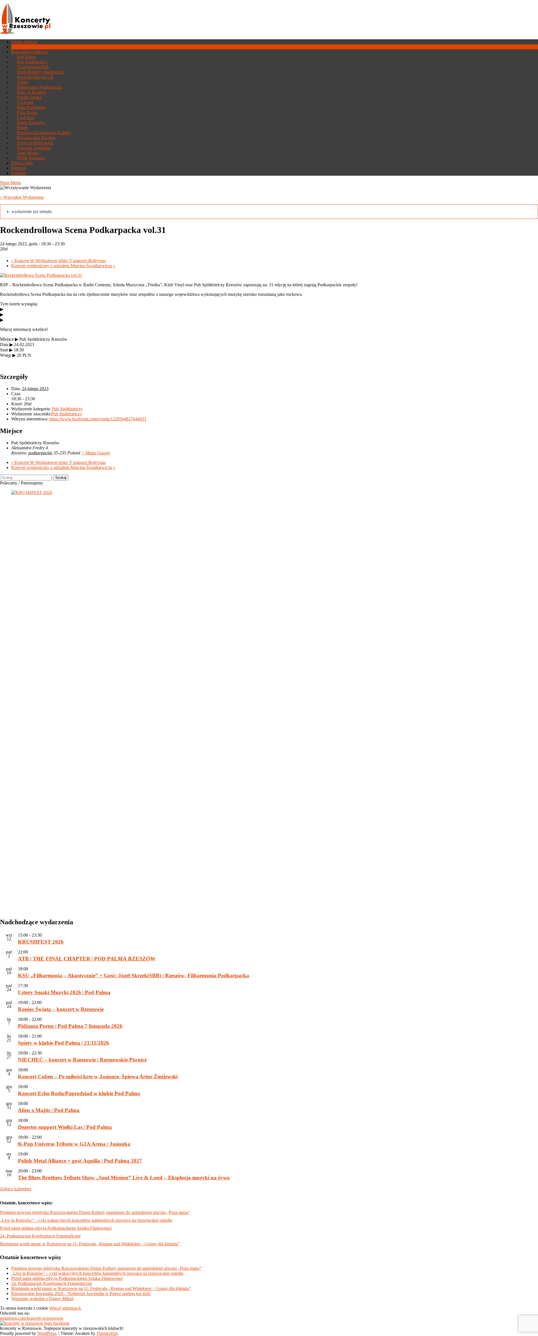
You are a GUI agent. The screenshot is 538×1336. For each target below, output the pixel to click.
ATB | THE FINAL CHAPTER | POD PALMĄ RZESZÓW (87, 959)
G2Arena (25, 102)
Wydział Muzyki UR (35, 77)
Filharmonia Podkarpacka (39, 87)
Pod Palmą (26, 56)
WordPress (46, 1333)
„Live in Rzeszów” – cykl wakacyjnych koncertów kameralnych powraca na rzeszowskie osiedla (86, 1220)
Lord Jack (25, 117)
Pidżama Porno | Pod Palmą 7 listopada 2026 (70, 1026)
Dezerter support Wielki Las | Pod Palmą (65, 1127)
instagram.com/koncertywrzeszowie (31, 1318)
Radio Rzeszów (31, 122)
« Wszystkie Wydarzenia (22, 197)
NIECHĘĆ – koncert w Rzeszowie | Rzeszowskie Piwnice (82, 1060)
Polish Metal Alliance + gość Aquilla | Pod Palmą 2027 (80, 1161)
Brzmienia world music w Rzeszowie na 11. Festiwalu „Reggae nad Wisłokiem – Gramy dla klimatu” (90, 1243)
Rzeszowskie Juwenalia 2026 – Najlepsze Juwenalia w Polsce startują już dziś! (81, 1293)
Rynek (22, 127)
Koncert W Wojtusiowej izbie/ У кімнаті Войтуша (58, 260)
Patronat (18, 168)
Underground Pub (33, 67)
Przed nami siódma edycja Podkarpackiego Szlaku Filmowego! (56, 1228)
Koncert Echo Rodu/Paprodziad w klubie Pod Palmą (79, 1093)
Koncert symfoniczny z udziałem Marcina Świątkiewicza (63, 265)
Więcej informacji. (65, 1308)
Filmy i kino (22, 163)
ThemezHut (106, 1333)
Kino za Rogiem (31, 92)
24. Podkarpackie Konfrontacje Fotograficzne (40, 1236)
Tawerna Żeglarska (34, 147)
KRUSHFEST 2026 (41, 942)
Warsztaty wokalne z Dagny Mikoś (42, 1298)
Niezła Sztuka (29, 97)
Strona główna (24, 41)
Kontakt (18, 173)
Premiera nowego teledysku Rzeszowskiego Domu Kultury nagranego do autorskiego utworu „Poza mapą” (95, 1212)
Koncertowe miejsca (29, 51)
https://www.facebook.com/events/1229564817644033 (97, 419)
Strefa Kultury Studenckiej (40, 72)
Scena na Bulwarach (35, 142)
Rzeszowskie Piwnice (36, 137)
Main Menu (10, 182)
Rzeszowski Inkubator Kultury (44, 132)
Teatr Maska (28, 152)
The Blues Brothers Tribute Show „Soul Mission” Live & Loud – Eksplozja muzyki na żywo (124, 1178)
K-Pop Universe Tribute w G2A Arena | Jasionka (74, 1144)
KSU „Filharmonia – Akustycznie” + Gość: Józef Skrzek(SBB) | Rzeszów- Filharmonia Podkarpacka (133, 975)
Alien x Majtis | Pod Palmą (49, 1110)
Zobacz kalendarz (15, 1188)
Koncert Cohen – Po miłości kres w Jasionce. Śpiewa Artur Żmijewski (98, 1076)
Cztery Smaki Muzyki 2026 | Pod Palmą (64, 992)
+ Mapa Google (95, 452)
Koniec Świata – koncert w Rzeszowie (61, 1009)
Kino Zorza (27, 112)
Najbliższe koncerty (28, 46)
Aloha (22, 82)
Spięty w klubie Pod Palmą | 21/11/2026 (63, 1043)
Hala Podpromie (31, 107)
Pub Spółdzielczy (32, 62)
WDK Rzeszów (31, 157)
